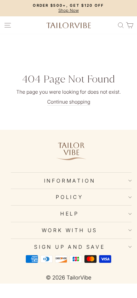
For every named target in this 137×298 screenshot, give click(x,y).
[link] (71, 151)
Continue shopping (68, 102)
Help (69, 213)
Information (70, 180)
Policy (69, 197)
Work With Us (70, 230)
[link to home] (68, 25)
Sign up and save (69, 247)
